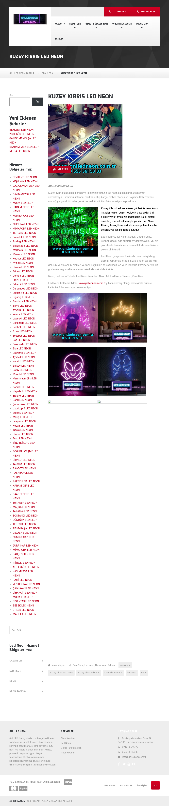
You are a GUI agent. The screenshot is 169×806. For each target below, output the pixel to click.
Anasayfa (60, 24)
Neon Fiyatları (68, 752)
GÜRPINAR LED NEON (25, 224)
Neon (98, 665)
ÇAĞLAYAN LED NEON (26, 588)
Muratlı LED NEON (23, 374)
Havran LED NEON (23, 267)
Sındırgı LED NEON (23, 241)
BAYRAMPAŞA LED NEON (24, 146)
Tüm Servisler (68, 738)
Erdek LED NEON (22, 280)
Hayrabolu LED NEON (25, 391)
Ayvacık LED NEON (24, 357)
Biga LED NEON (22, 348)
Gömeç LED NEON (23, 275)
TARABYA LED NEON (25, 511)
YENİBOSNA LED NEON (26, 584)
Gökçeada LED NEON (25, 322)
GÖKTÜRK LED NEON (25, 519)
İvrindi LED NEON (23, 262)
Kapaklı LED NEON (23, 361)
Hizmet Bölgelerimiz (96, 24)
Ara (11, 95)
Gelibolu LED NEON (24, 327)
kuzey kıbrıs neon (113, 672)
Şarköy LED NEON (23, 365)
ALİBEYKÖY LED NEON (26, 567)
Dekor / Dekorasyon (71, 748)
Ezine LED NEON (22, 331)
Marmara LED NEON (24, 250)
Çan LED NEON (21, 340)
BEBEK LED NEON (23, 605)
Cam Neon (78, 665)
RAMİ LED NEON (22, 579)
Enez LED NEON (22, 438)
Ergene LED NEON (23, 395)
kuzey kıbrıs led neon (89, 672)
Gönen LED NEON (23, 271)
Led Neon (89, 665)
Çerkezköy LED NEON (25, 404)
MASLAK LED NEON (24, 614)
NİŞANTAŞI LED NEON (26, 601)
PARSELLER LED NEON (26, 481)
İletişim (59, 39)
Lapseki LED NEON (24, 318)
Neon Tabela (108, 665)
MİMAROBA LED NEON (26, 228)
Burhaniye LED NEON (25, 292)
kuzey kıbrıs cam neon (61, 672)
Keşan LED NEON (23, 425)
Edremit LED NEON (24, 284)
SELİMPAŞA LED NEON (26, 528)
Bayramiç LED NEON (24, 352)
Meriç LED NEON (22, 417)
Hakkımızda (141, 24)
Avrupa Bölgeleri (122, 24)
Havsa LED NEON (23, 434)
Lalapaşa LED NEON (24, 421)
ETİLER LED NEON (23, 609)
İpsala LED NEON (23, 430)
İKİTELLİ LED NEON (24, 562)
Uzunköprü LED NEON (25, 408)
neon (144, 672)
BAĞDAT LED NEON (24, 468)
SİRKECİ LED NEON (24, 459)
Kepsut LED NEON (23, 258)
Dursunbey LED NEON (25, 288)
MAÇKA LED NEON (24, 507)
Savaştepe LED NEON (25, 245)
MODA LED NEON (19, 151)
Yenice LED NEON (23, 314)
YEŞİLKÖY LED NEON (21, 134)
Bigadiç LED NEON (23, 297)
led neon (131, 672)
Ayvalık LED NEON (23, 310)
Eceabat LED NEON (24, 335)
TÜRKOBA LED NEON (25, 502)
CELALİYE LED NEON (25, 532)
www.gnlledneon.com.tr (92, 283)
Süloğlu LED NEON (23, 412)
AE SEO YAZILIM (17, 801)
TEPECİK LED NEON (24, 232)
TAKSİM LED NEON (24, 464)
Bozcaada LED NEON (25, 344)
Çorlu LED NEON (22, 400)
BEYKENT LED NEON (21, 129)
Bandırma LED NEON (24, 301)
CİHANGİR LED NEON (25, 592)
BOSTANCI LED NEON (25, 515)
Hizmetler (75, 24)
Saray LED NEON (22, 370)
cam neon (125, 665)
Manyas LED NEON (24, 254)
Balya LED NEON (22, 305)
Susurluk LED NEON (24, 237)
